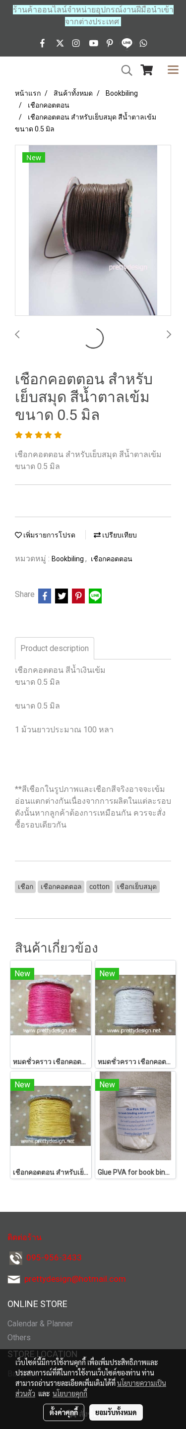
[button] (123, 70)
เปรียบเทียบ (119, 535)
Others (19, 1337)
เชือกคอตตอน (111, 559)
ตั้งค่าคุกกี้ (64, 1412)
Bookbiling (68, 559)
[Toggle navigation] (173, 70)
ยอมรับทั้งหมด (116, 1412)
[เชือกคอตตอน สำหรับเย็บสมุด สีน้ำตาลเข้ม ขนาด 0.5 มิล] (93, 230)
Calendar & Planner (40, 1323)
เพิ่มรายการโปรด (48, 535)
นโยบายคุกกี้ (70, 1393)
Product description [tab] (54, 648)
